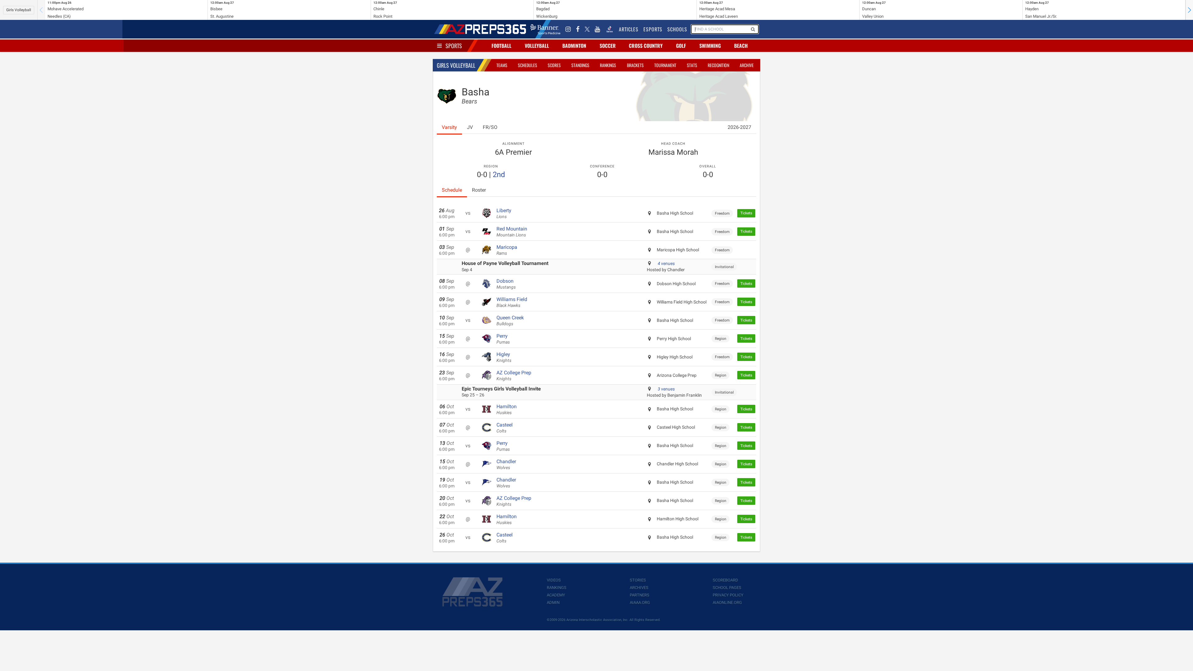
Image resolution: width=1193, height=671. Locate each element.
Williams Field (511, 302)
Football (501, 45)
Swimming (710, 45)
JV (470, 127)
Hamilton (506, 409)
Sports (454, 46)
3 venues (666, 388)
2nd (499, 174)
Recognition (718, 65)
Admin (553, 602)
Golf (681, 45)
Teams (501, 65)
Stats (692, 65)
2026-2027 (739, 127)
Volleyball (537, 45)
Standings (580, 65)
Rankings (608, 65)
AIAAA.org (640, 602)
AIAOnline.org (727, 602)
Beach (741, 45)
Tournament (665, 65)
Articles (628, 29)
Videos (554, 580)
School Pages (727, 587)
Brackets (635, 65)
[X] (587, 29)
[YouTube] (597, 29)
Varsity (449, 127)
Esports (652, 29)
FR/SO (490, 127)
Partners (639, 595)
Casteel (504, 428)
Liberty (503, 213)
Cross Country (646, 45)
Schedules (527, 65)
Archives (639, 587)
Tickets (746, 213)
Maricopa (506, 250)
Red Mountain (511, 232)
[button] (1189, 10)
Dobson (506, 284)
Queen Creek (510, 320)
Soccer (608, 45)
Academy (556, 595)
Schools (677, 29)
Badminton (574, 45)
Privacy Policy (728, 595)
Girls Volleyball (18, 10)
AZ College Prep (513, 375)
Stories (638, 580)
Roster (479, 190)
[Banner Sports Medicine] (545, 29)
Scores (554, 65)
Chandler (506, 464)
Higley (503, 357)
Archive (747, 65)
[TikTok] (609, 29)
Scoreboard (725, 580)
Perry (503, 339)
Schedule (452, 190)
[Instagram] (568, 29)
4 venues (666, 263)
